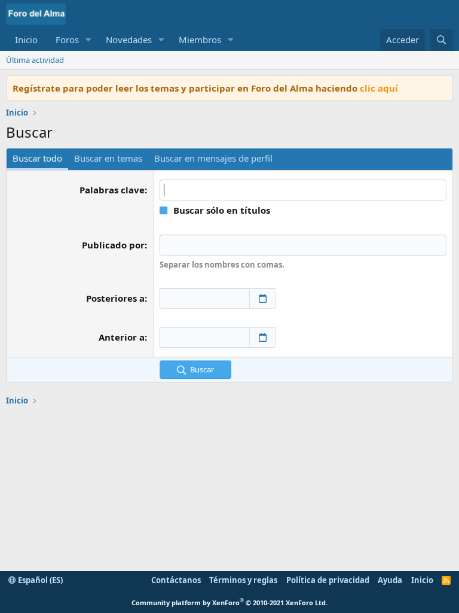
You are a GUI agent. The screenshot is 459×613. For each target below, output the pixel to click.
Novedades (129, 39)
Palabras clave (112, 190)
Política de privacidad (327, 580)
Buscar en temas (108, 158)
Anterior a (122, 337)
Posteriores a (115, 298)
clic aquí (379, 88)
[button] (88, 40)
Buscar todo (37, 158)
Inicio (26, 39)
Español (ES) (39, 580)
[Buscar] (441, 40)
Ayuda (390, 580)
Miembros (200, 39)
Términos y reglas (243, 580)
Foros (67, 39)
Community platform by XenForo (229, 602)
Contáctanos (176, 580)
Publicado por (113, 245)
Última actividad (35, 59)
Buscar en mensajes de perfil (213, 158)
